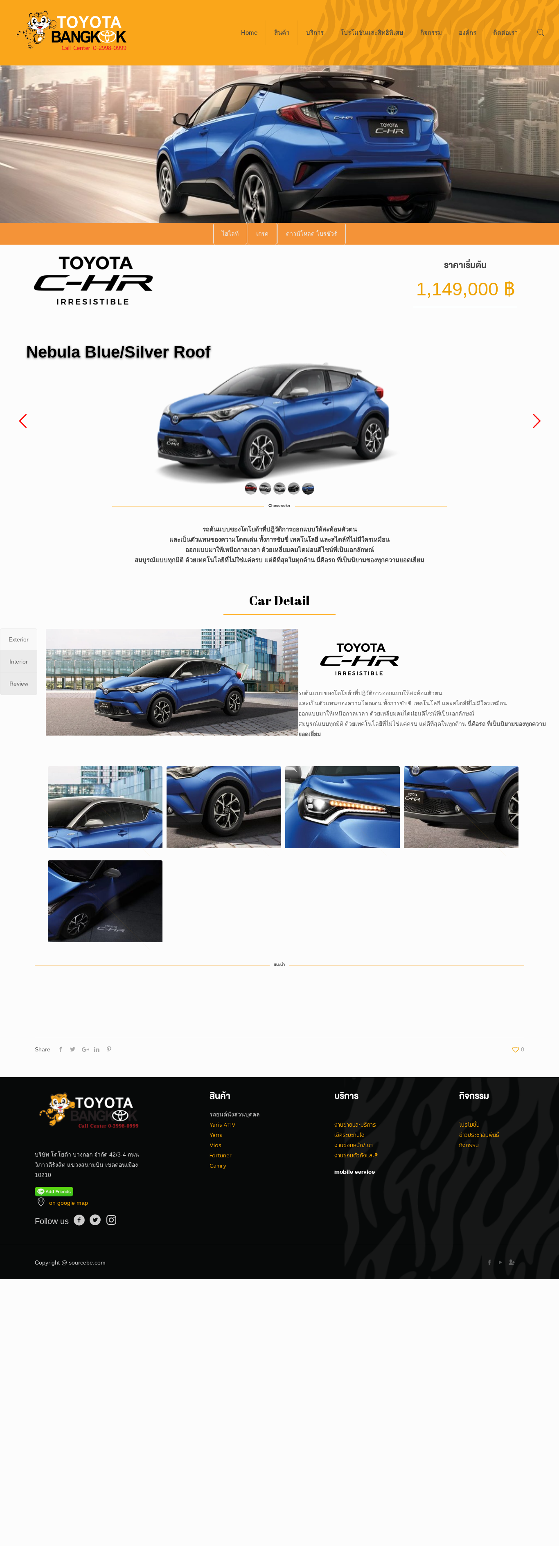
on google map (68, 1202)
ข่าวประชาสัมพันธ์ (479, 1135)
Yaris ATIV (223, 1125)
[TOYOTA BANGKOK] (72, 32)
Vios (215, 1145)
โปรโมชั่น (469, 1125)
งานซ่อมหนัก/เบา (353, 1145)
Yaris (216, 1135)
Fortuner (221, 1155)
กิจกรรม (469, 1145)
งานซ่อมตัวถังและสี (356, 1155)
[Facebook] (489, 1262)
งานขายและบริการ (355, 1125)
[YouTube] (500, 1262)
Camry (218, 1165)
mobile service (354, 1171)
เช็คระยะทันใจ (349, 1135)
